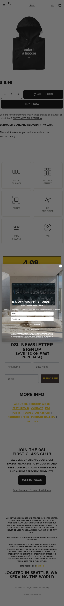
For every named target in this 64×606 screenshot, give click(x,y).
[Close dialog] (60, 266)
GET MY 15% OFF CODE (31, 325)
